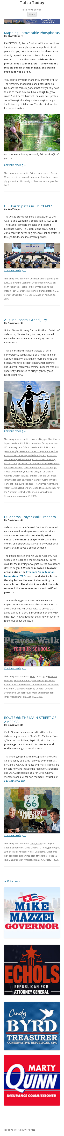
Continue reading (15, 164)
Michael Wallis (26, 851)
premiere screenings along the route (28, 855)
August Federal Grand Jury (25, 319)
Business (34, 278)
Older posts (12, 881)
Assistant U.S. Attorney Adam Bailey (29, 443)
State (32, 676)
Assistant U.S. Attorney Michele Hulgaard (25, 455)
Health (23, 286)
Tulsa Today (32, 2)
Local (32, 439)
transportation (46, 290)
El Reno (43, 847)
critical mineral (21, 177)
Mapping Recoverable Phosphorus (32, 32)
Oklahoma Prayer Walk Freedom (30, 517)
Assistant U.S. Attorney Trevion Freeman (38, 463)
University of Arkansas (32, 181)
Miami (15, 851)
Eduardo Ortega (32, 471)
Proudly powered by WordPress (19, 1129)
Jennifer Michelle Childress (42, 475)
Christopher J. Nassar (34, 467)
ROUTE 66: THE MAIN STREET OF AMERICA (30, 719)
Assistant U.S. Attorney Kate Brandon (38, 451)
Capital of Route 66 (14, 847)
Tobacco (29, 483)
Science (34, 173)
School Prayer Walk (27, 692)
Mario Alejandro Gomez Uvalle (41, 479)
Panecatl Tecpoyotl (14, 483)
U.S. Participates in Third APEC (28, 206)
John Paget (53, 847)
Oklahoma (40, 851)
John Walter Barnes (14, 479)
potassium (13, 181)
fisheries (14, 286)
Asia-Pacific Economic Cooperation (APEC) (30, 282)
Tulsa (36, 859)
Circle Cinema (32, 847)
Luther (7, 851)
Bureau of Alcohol (13, 467)
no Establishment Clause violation (29, 684)
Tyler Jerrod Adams (44, 483)
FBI (43, 471)
